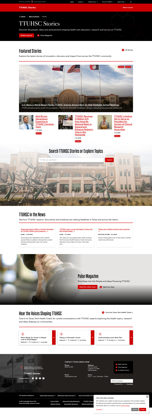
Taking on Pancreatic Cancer (68, 332)
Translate (129, 384)
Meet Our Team (108, 287)
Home (23, 16)
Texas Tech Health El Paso (86, 395)
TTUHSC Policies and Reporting (92, 401)
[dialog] (121, 404)
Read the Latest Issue (88, 287)
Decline (135, 409)
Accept (143, 409)
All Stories (129, 50)
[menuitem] (72, 2)
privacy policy (125, 405)
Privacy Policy (55, 401)
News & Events (34, 16)
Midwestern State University (66, 395)
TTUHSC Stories (27, 7)
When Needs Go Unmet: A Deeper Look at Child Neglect (36, 333)
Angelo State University (47, 395)
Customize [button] (99, 409)
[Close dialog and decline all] (147, 397)
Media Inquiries (26, 35)
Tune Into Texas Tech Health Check (118, 312)
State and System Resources (71, 401)
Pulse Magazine (46, 35)
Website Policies (55, 404)
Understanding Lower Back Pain (107, 332)
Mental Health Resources (89, 404)
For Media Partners (123, 370)
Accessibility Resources (71, 404)
